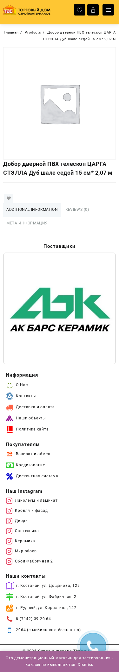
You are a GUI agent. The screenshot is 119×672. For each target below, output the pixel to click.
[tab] (32, 210)
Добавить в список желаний (8, 198)
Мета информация (27, 223)
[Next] (102, 308)
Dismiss (85, 665)
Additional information (32, 209)
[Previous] (16, 308)
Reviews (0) (77, 209)
